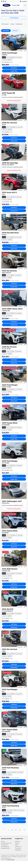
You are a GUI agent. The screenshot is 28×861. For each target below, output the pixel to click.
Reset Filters (6, 30)
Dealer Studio (10, 859)
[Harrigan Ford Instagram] (4, 1)
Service (3, 841)
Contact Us (18, 846)
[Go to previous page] (3, 829)
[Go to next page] (24, 829)
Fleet (16, 845)
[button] (25, 5)
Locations (24, 1)
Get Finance (14, 68)
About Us (17, 841)
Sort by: (12, 24)
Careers (17, 843)
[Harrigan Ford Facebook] (2, 1)
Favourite (19, 50)
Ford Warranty (5, 846)
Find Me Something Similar (14, 100)
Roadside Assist (5, 848)
